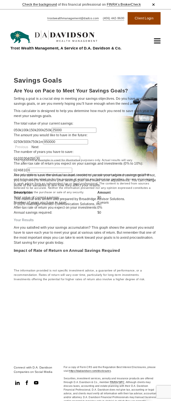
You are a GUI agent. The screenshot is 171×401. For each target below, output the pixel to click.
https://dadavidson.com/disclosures (90, 370)
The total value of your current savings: (43, 123)
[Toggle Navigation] (157, 40)
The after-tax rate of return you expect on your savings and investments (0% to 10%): (78, 163)
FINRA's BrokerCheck (124, 4)
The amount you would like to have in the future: (50, 135)
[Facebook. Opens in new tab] (26, 382)
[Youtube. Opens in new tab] (36, 382)
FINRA (114, 382)
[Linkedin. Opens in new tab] (17, 382)
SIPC (121, 382)
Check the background (39, 4)
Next (34, 147)
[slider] (33, 130)
